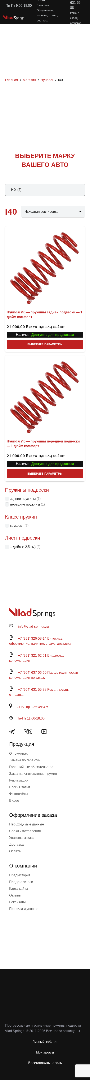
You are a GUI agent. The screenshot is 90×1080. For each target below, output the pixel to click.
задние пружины (23, 498)
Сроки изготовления (25, 831)
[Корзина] (68, 17)
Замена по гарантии (25, 760)
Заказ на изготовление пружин (33, 773)
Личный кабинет (45, 1042)
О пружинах (18, 753)
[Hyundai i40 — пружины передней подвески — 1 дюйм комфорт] (45, 395)
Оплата (15, 851)
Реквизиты (17, 902)
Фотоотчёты (18, 794)
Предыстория (20, 875)
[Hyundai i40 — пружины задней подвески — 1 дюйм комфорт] (45, 266)
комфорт (17, 525)
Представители (21, 882)
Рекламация (18, 780)
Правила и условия (24, 909)
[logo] (13, 17)
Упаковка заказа (21, 838)
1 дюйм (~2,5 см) (23, 547)
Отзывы (15, 895)
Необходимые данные (26, 824)
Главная (11, 80)
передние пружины (25, 504)
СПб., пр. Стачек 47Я (33, 707)
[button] (59, 17)
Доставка (16, 844)
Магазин (29, 80)
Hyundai (47, 80)
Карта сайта (18, 888)
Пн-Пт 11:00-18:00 (31, 718)
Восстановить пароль (45, 1063)
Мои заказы (45, 1052)
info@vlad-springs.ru (33, 626)
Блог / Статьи (19, 787)
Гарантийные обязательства (31, 767)
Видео (14, 800)
